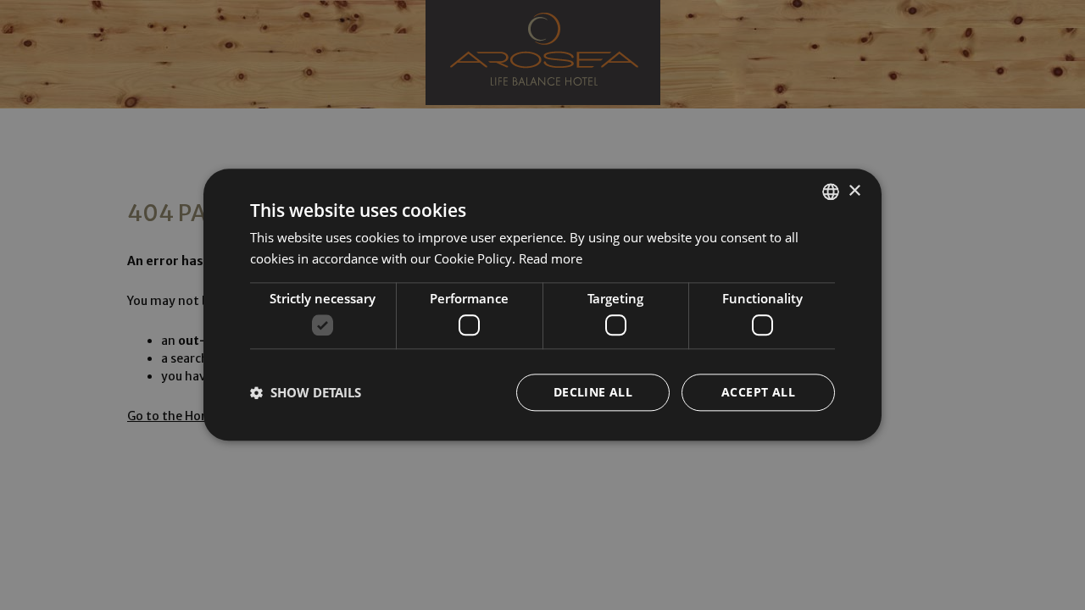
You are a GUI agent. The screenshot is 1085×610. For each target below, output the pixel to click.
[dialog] (542, 305)
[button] (305, 393)
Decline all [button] (593, 393)
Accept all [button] (758, 393)
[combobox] (830, 191)
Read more (550, 258)
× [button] (854, 191)
